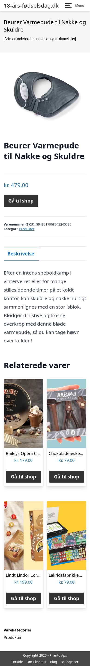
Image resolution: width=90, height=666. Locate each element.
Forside (17, 662)
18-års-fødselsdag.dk (31, 5)
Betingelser (69, 662)
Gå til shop (20, 200)
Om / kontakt (36, 662)
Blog (53, 662)
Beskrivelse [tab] (20, 253)
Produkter (26, 229)
